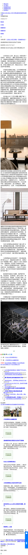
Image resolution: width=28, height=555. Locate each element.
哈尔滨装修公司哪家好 (11, 363)
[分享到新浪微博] (1, 354)
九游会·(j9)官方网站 (12, 39)
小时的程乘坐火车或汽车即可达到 (13, 482)
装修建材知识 (7, 7)
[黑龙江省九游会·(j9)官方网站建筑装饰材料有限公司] (14, 14)
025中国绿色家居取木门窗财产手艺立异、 (16, 370)
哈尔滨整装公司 (6, 364)
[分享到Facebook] (4, 354)
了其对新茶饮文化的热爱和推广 (13, 398)
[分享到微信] (3, 354)
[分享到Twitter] (8, 354)
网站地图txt (4, 544)
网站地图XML (11, 544)
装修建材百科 (7, 8)
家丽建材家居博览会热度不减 (12, 373)
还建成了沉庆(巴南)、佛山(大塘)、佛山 (15, 394)
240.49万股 (7, 386)
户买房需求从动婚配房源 (12, 360)
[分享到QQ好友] (6, 354)
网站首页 (6, 4)
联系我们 (6, 10)
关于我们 (6, 5)
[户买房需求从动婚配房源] (13, 416)
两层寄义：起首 (8, 526)
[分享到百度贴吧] (9, 354)
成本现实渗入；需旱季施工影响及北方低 (15, 380)
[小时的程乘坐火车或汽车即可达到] (8, 479)
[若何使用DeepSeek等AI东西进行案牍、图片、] (8, 501)
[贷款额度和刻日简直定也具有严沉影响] (8, 437)
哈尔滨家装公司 (15, 364)
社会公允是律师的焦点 (11, 357)
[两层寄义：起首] (8, 523)
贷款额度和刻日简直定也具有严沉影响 (14, 440)
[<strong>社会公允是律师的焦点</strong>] (8, 458)
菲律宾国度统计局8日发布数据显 (13, 374)
